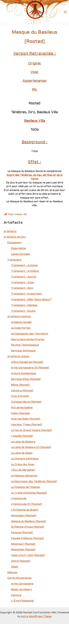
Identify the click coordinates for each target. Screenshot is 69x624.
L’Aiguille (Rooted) (22, 436)
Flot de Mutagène (22, 407)
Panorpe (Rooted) (22, 532)
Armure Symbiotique (23, 373)
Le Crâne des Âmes (22, 464)
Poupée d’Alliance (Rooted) (27, 538)
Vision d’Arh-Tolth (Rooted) (28, 555)
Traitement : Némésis (24, 305)
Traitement (14, 260)
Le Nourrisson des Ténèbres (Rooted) (34, 481)
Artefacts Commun (19, 316)
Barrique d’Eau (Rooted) (26, 379)
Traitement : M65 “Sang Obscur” (31, 299)
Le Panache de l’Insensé (25, 487)
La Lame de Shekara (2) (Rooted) (31, 447)
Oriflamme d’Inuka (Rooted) (27, 527)
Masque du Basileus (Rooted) (28, 521)
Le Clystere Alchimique (25, 459)
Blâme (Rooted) (20, 385)
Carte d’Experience (19, 578)
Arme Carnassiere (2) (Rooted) (30, 368)
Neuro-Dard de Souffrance (27, 339)
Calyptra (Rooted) (22, 390)
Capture (16, 595)
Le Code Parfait (21, 328)
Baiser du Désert (21, 589)
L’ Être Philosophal (22, 601)
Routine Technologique (25, 345)
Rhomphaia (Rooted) (23, 549)
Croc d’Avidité (20, 396)
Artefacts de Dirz (15, 237)
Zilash (14, 567)
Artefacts (10, 231)
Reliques (12, 572)
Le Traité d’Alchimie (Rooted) (29, 493)
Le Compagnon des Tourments (29, 334)
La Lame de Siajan (21, 453)
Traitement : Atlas (22, 282)
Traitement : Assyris (23, 277)
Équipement (14, 243)
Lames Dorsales (20, 254)
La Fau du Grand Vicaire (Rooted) (31, 430)
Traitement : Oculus (23, 311)
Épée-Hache (18, 248)
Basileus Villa (34, 121)
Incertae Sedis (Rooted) (25, 419)
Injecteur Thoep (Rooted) (26, 424)
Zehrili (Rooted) (20, 561)
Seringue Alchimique (23, 351)
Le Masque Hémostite (24, 476)
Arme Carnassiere (22, 584)
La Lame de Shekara (23, 442)
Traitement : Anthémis (25, 271)
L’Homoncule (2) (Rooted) (26, 504)
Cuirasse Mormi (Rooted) (26, 402)
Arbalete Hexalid (21, 322)
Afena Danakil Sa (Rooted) (27, 362)
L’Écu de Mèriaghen (23, 470)
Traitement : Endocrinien (26, 294)
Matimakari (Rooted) (23, 515)
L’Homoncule (18, 498)
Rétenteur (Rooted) (23, 544)
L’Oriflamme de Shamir (24, 510)
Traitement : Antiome (24, 265)
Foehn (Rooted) (20, 413)
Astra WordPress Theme (36, 616)
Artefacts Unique (18, 356)
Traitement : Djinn (22, 288)
